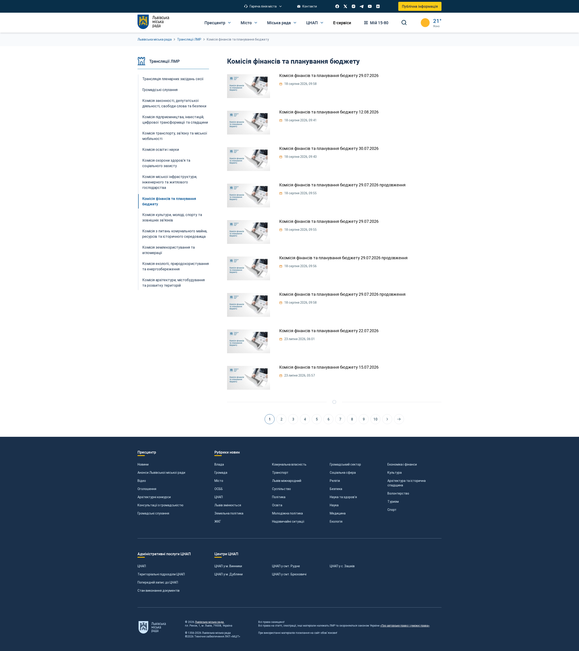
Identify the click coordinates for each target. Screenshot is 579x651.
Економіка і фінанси (402, 464)
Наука (334, 505)
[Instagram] (353, 6)
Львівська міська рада (155, 39)
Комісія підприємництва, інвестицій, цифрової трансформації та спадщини (175, 120)
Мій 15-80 (379, 22)
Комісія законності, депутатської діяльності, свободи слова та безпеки (174, 103)
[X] (345, 6)
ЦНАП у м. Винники (228, 566)
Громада (220, 472)
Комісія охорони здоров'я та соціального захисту (166, 163)
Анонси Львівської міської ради (161, 472)
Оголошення (147, 489)
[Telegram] (361, 6)
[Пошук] (404, 22)
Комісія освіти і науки (160, 149)
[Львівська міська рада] (153, 21)
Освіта (277, 505)
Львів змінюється (227, 505)
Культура (394, 472)
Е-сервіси (342, 22)
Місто (218, 481)
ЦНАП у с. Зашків (342, 566)
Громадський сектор (345, 464)
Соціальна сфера (343, 472)
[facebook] (337, 6)
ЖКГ (217, 521)
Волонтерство (398, 493)
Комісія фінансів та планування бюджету (169, 201)
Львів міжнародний (286, 481)
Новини (143, 464)
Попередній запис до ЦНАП (158, 582)
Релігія (335, 481)
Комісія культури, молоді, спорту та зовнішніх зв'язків (172, 217)
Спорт (391, 510)
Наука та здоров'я (343, 497)
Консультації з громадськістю (160, 505)
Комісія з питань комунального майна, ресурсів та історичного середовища (174, 234)
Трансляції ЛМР (189, 39)
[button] (263, 6)
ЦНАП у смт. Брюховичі (289, 574)
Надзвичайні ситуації (288, 521)
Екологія (336, 521)
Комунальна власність (289, 464)
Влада (219, 464)
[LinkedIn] (378, 6)
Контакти (309, 6)
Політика (278, 497)
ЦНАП (218, 497)
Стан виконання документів (159, 590)
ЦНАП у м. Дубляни (228, 574)
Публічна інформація (420, 6)
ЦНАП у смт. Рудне (286, 566)
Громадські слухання (160, 90)
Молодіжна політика (287, 513)
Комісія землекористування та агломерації (168, 250)
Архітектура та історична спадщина (406, 483)
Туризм (393, 501)
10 (375, 419)
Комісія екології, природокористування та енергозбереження (175, 266)
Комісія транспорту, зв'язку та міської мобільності (174, 136)
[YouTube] (370, 6)
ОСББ (218, 489)
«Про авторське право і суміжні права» (405, 625)
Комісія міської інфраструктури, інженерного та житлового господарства (169, 182)
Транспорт (280, 472)
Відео (142, 481)
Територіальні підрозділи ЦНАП (161, 574)
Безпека (336, 489)
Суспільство (281, 489)
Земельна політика (228, 513)
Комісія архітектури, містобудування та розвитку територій (173, 283)
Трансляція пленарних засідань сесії (173, 79)
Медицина (338, 513)
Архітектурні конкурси (154, 497)
